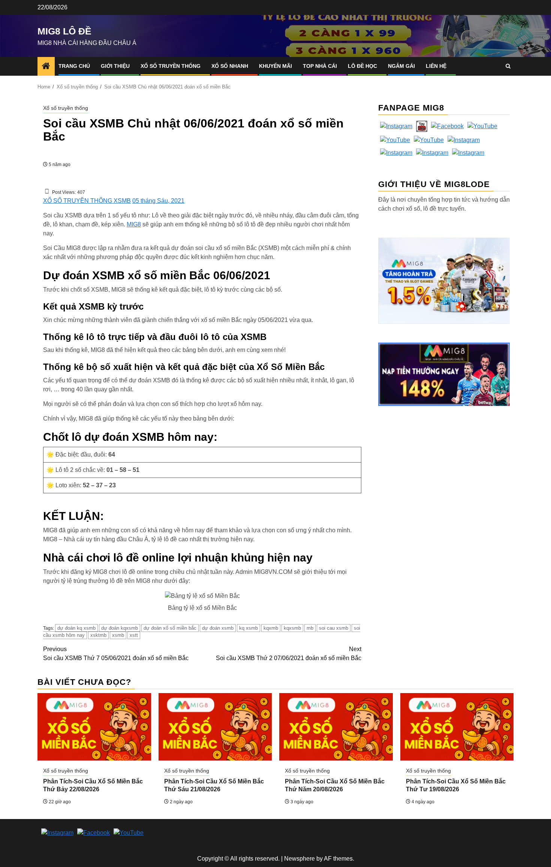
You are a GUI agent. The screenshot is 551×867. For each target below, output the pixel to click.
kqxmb (271, 628)
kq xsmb (248, 628)
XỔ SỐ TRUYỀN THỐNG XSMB (87, 201)
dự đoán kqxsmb (119, 628)
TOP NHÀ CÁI (320, 66)
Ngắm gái (401, 66)
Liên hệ (436, 66)
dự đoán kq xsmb (76, 628)
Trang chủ (74, 66)
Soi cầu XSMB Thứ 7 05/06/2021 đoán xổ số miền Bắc (116, 653)
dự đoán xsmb (218, 628)
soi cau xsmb (333, 628)
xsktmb (98, 635)
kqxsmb (292, 628)
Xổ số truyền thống (171, 66)
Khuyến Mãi (275, 66)
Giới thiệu (115, 66)
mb (310, 628)
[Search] (508, 66)
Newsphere (299, 858)
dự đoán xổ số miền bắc (170, 628)
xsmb (118, 635)
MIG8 (134, 224)
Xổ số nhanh (229, 66)
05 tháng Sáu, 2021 (158, 201)
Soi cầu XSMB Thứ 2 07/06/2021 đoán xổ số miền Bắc (288, 653)
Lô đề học (362, 66)
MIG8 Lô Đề (64, 31)
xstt (134, 635)
